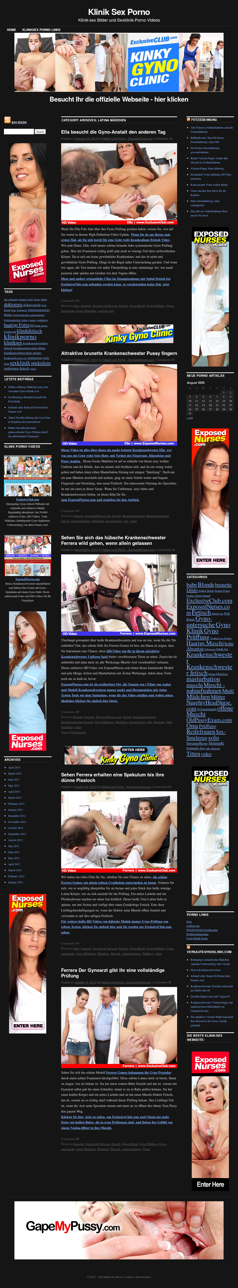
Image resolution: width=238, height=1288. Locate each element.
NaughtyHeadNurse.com (209, 705)
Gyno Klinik (137, 306)
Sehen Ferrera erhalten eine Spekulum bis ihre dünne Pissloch (112, 777)
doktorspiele (32, 304)
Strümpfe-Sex (195, 748)
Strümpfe (159, 722)
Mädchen (98, 521)
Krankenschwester (133, 516)
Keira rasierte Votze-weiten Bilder (209, 184)
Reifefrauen (200, 731)
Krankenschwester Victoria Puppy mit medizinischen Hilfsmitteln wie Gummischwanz (212, 1006)
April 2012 (14, 864)
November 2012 (17, 822)
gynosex (32, 320)
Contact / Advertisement (138, 1277)
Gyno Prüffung (156, 306)
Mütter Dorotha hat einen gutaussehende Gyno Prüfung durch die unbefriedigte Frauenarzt (28, 432)
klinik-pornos (41, 325)
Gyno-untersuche (200, 621)
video (133, 521)
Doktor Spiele (194, 595)
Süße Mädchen (212, 748)
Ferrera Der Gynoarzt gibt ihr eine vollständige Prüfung (113, 973)
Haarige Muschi (205, 643)
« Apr (189, 417)
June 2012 (14, 852)
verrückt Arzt (105, 311)
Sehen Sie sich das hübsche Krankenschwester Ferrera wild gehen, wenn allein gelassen (113, 540)
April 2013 (14, 791)
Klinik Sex (222, 649)
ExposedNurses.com (98, 516)
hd (32, 325)
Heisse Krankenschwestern (206, 970)
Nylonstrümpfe (207, 709)
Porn (189, 921)
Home (11, 29)
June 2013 (14, 779)
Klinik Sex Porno (119, 11)
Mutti (228, 690)
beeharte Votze (25, 299)
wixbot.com (192, 925)
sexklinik (20, 362)
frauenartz (22, 310)
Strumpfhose (197, 743)
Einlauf (206, 595)
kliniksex (13, 342)
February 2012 (16, 876)
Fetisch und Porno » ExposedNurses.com (128, 360)
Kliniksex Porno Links (41, 29)
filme (13, 310)
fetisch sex (217, 613)
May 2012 (14, 858)
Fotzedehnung (204, 119)
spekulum (41, 362)
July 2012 (13, 846)
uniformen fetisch (16, 368)
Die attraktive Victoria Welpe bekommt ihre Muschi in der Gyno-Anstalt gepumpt (212, 1021)
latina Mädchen (86, 311)
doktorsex (13, 304)
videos (33, 368)
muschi (194, 685)
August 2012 (15, 840)
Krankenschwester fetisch (77, 722)
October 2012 (15, 828)
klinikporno (78, 732)
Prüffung (147, 953)
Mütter (218, 696)
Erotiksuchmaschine (197, 934)
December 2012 (17, 816)
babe (76, 306)
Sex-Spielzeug (206, 734)
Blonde (78, 717)
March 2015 (15, 773)
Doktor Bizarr (206, 591)
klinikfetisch (29, 330)
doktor (44, 299)
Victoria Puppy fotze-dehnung (207, 168)
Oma (192, 725)
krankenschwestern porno (22, 352)
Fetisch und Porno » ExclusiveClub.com (127, 138)
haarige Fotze (17, 324)
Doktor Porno (222, 591)
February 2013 (16, 803)
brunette (86, 306)
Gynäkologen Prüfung (221, 638)
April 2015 (14, 767)
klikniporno (210, 649)
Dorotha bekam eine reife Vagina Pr (210, 996)
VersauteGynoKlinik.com (209, 952)
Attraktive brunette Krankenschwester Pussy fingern (119, 353)
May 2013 (14, 785)
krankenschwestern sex (15, 358)
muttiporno (35, 358)
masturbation (113, 521)
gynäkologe (42, 320)
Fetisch (123, 306)
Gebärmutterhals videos (16, 320)
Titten (146, 1149)
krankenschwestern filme (29, 348)
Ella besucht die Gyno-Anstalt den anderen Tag (113, 131)
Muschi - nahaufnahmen (126, 953)
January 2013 (15, 809)
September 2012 (17, 834)
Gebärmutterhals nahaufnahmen (29, 315)
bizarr (37, 299)
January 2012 (15, 882)
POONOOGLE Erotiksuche (202, 930)
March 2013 (15, 797)
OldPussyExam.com (209, 719)
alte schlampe (11, 299)
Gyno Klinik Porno (197, 938)
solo (126, 521)
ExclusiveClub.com (105, 306)
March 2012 (15, 870)
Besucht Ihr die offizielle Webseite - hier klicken (119, 99)
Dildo (192, 589)
